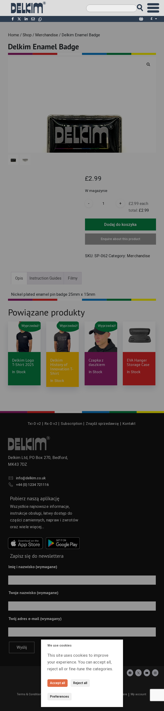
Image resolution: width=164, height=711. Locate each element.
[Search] (143, 6)
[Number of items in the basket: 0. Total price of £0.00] (141, 19)
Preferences (59, 696)
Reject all (80, 683)
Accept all (57, 683)
